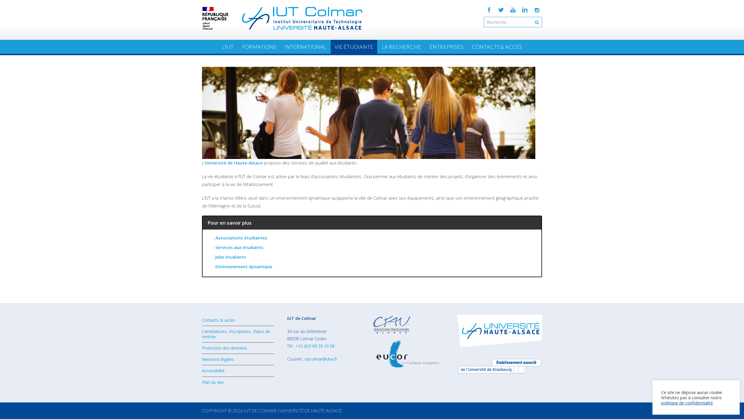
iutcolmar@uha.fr (321, 359)
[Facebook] (489, 10)
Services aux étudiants (239, 247)
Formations (259, 47)
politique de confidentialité (687, 402)
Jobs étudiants (230, 257)
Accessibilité (213, 370)
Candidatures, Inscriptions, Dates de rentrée (236, 334)
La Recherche (401, 47)
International (305, 47)
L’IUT (228, 47)
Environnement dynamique (243, 266)
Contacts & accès (497, 47)
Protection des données (224, 348)
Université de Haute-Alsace (234, 163)
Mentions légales (218, 359)
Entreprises (446, 47)
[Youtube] (513, 10)
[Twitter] (501, 10)
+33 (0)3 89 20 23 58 (315, 346)
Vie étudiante (354, 47)
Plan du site (213, 382)
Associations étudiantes (241, 238)
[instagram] (537, 10)
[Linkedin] (525, 10)
